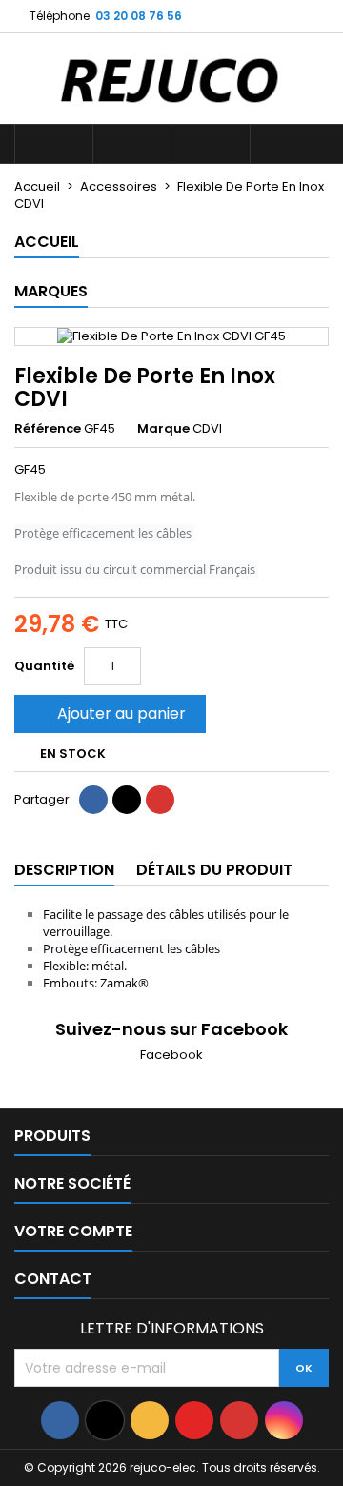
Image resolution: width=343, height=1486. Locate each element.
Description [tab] (64, 870)
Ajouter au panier (108, 713)
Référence (47, 429)
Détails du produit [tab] (214, 870)
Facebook (171, 1055)
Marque (163, 429)
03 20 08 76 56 (138, 16)
